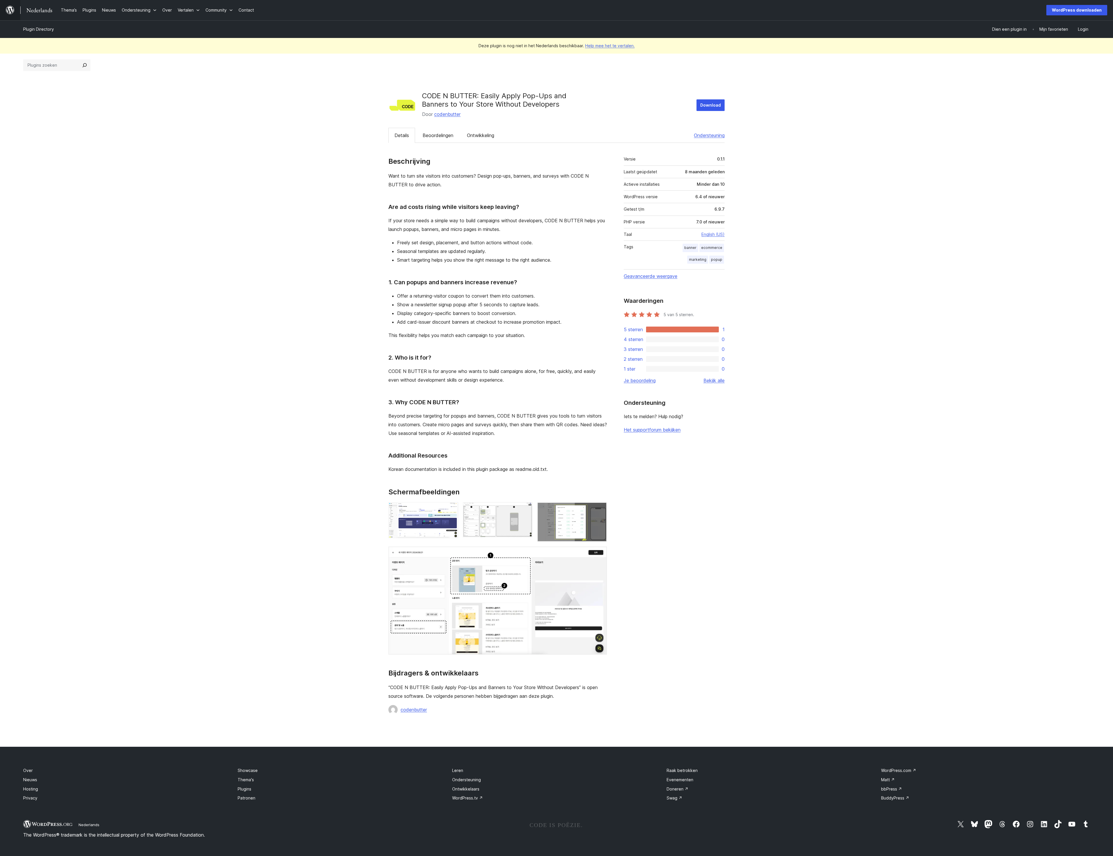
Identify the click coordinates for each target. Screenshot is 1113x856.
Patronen (246, 797)
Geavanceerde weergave (650, 276)
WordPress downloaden (1077, 10)
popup (716, 259)
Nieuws (30, 779)
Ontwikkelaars (465, 788)
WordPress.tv (467, 797)
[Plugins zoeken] (84, 65)
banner (690, 247)
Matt (888, 779)
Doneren (677, 788)
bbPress (891, 788)
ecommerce (711, 247)
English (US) (713, 234)
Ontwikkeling (480, 135)
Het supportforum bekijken (652, 430)
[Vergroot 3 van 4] (599, 510)
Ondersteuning (709, 135)
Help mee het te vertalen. (610, 45)
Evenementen (680, 779)
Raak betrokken (682, 770)
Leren (457, 770)
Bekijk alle (714, 380)
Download (710, 105)
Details (401, 135)
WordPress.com (898, 770)
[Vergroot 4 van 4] (599, 554)
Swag (674, 797)
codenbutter (447, 114)
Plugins (244, 788)
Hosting (30, 788)
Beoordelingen (438, 135)
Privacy (30, 797)
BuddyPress (895, 797)
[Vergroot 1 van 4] (450, 510)
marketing (697, 259)
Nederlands (89, 824)
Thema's (246, 779)
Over (28, 770)
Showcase (248, 770)
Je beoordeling (640, 380)
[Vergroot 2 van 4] (525, 510)
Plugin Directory (38, 29)
